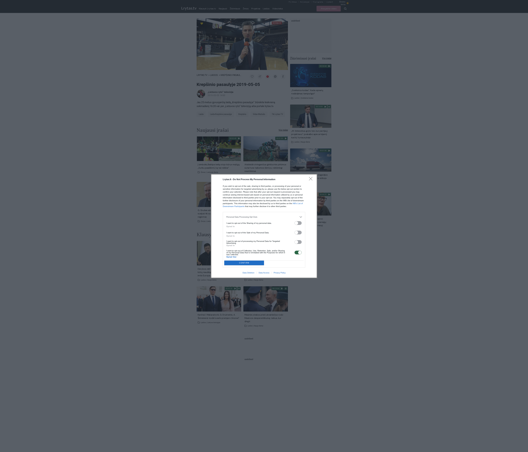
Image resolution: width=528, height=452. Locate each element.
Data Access (264, 273)
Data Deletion (248, 273)
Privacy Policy (280, 273)
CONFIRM (244, 263)
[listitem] (264, 217)
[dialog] (264, 226)
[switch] (298, 223)
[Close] (311, 179)
